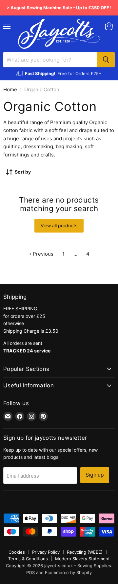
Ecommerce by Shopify (68, 572)
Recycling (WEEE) (85, 552)
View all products (59, 225)
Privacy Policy (46, 552)
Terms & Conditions (28, 558)
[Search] (106, 59)
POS (30, 572)
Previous (42, 254)
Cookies (17, 552)
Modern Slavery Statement (82, 558)
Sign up (95, 475)
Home (10, 89)
